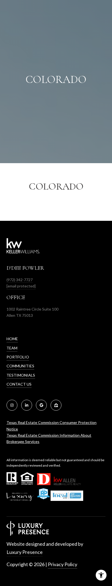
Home (12, 338)
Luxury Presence (25, 552)
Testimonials (21, 375)
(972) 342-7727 (20, 279)
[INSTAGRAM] (12, 405)
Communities (20, 366)
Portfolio (18, 357)
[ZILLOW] (56, 405)
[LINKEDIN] (26, 405)
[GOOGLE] (41, 405)
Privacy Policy (62, 564)
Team (12, 348)
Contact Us (19, 384)
